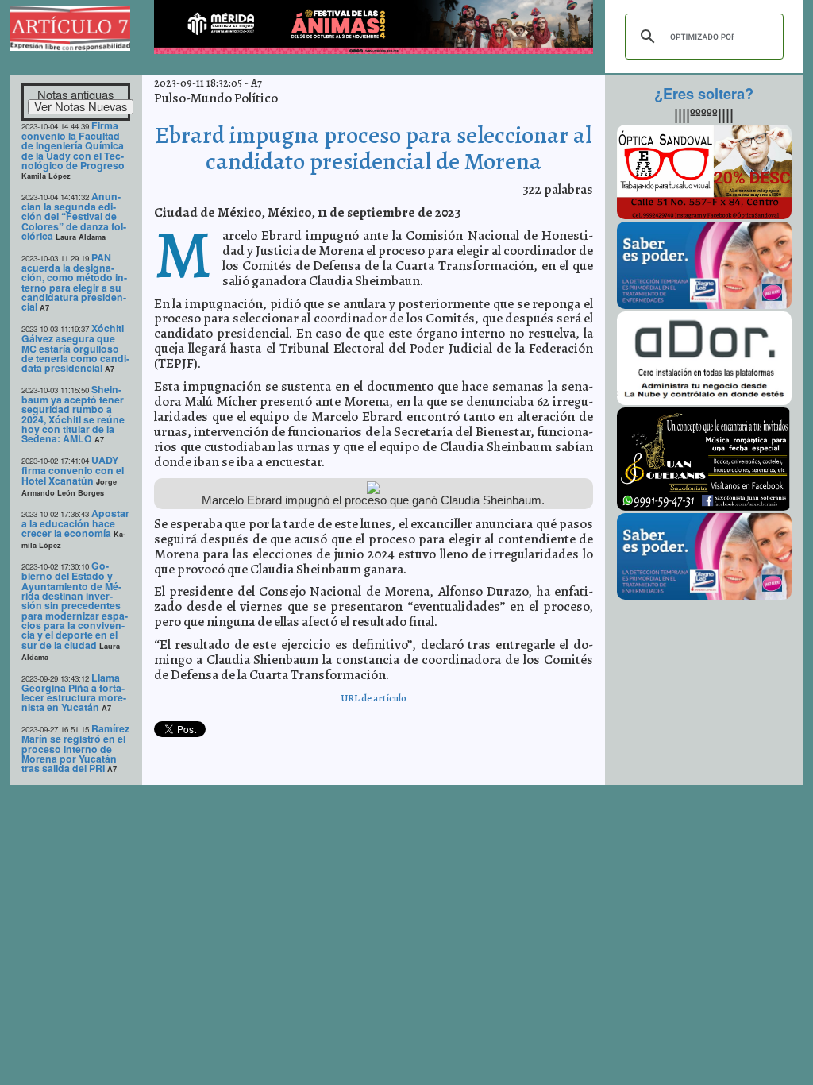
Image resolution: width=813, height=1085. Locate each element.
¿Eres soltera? (703, 93)
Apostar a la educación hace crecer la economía (75, 523)
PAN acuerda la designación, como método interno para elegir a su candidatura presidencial (74, 282)
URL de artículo (373, 698)
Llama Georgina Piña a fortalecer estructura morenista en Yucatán (73, 692)
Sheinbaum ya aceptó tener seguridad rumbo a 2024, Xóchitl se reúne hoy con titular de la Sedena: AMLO (73, 414)
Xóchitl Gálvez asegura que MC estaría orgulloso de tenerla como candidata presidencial (75, 348)
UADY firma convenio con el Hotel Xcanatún (72, 470)
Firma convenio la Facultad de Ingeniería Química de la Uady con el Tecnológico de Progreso (73, 145)
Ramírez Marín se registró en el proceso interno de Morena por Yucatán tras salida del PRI (75, 748)
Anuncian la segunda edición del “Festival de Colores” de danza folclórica (73, 216)
